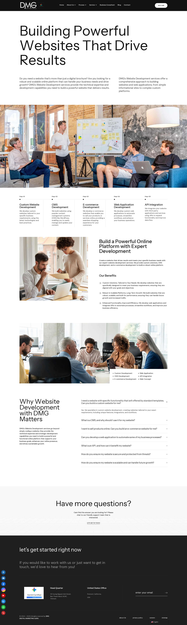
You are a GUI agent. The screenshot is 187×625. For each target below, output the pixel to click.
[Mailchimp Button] (166, 593)
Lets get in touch (93, 523)
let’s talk (161, 5)
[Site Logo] (28, 5)
